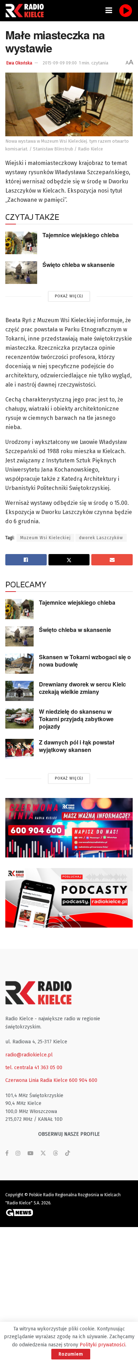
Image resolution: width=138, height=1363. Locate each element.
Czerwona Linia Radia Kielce (36, 1080)
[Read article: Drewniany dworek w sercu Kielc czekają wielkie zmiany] (19, 691)
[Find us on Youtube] (30, 1153)
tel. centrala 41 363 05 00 (33, 1068)
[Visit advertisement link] (69, 827)
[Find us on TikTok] (67, 1154)
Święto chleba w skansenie (78, 265)
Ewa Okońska (19, 63)
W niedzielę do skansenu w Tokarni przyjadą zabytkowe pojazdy (76, 718)
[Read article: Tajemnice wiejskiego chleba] (21, 243)
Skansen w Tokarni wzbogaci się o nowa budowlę (85, 660)
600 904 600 (83, 1080)
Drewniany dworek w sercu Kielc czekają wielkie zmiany (82, 688)
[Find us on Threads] (55, 1154)
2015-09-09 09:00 (60, 63)
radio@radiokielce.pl (29, 1055)
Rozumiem (70, 1354)
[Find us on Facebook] (6, 1153)
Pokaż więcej (69, 296)
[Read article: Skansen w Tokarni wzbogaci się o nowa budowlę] (19, 664)
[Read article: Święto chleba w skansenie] (21, 272)
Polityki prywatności (102, 1345)
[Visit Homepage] (26, 11)
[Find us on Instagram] (18, 1153)
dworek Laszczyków (101, 537)
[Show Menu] (108, 10)
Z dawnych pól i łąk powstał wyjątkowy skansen (77, 746)
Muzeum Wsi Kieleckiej (45, 537)
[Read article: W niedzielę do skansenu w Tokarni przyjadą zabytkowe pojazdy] (19, 718)
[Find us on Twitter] (43, 1153)
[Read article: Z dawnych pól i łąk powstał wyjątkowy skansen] (19, 749)
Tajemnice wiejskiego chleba (80, 235)
